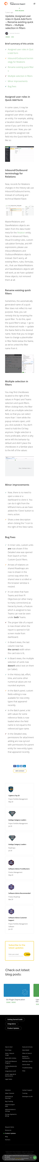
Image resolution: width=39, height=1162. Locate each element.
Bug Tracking (9, 1101)
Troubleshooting (27, 1068)
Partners (7, 1140)
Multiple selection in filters (20, 76)
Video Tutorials (9, 1093)
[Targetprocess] (15, 3)
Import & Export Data (10, 1105)
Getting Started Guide (14, 1019)
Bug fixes (12, 86)
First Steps (8, 1050)
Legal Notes (8, 1079)
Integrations (11, 1024)
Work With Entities (10, 1058)
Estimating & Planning (9, 1097)
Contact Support (27, 1090)
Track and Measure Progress (11, 1062)
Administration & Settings (10, 1110)
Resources (8, 1130)
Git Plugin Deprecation (15, 999)
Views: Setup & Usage (9, 1054)
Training (24, 1093)
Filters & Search (27, 1053)
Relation (21, 232)
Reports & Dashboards (26, 1057)
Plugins (8, 1002)
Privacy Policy (18, 1158)
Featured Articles (27, 1047)
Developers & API (27, 1096)
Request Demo (9, 1127)
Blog (6, 1136)
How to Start (9, 1047)
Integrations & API (10, 1071)
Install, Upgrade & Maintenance (10, 1075)
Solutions (8, 1090)
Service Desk (26, 1064)
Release (8, 37)
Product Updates (13, 1028)
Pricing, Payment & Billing (10, 1115)
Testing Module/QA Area (11, 1067)
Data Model (25, 1050)
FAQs (23, 1071)
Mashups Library (27, 1061)
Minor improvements (18, 81)
